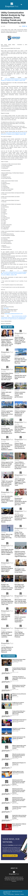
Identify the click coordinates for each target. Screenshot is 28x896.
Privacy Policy (11, 894)
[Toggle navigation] (21, 4)
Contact (22, 894)
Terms (5, 894)
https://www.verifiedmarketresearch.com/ (14, 313)
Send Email (6, 308)
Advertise (17, 894)
